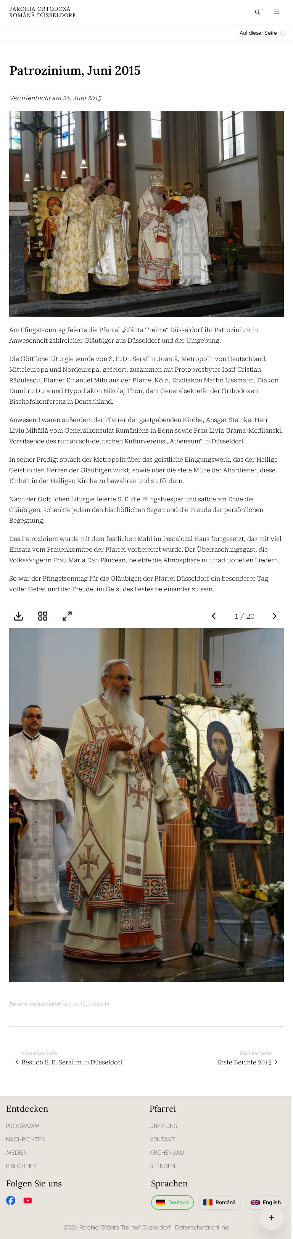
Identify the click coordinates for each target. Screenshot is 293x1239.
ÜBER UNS (163, 1126)
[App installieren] (271, 1217)
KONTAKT (162, 1139)
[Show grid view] (43, 616)
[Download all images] (18, 616)
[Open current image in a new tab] (67, 616)
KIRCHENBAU (167, 1152)
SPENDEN (162, 1166)
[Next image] (275, 616)
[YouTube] (27, 1200)
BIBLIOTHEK (21, 1166)
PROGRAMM (23, 1126)
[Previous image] (213, 616)
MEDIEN (16, 1152)
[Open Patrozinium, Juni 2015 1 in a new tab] (146, 805)
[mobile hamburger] (277, 12)
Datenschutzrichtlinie (202, 1227)
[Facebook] (10, 1200)
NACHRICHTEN (25, 1139)
